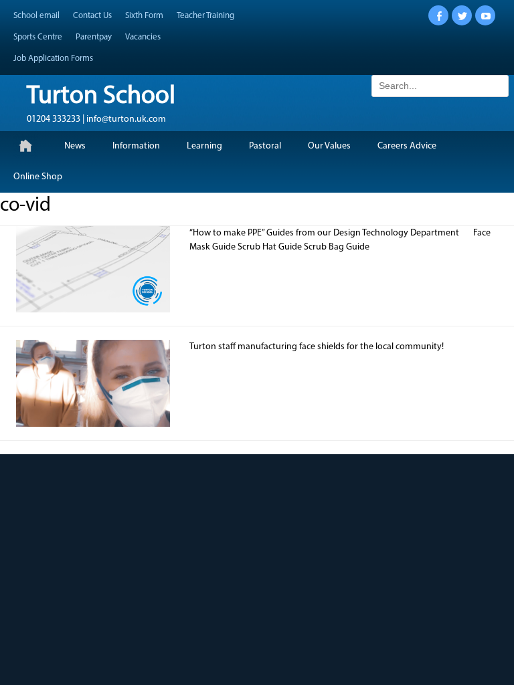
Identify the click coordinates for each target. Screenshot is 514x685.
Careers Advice (406, 146)
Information (136, 146)
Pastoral (265, 146)
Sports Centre (37, 37)
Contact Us (92, 15)
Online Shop (37, 177)
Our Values (329, 146)
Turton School (101, 97)
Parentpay (94, 37)
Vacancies (143, 37)
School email (36, 15)
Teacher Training (205, 15)
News (75, 146)
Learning (204, 146)
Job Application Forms (53, 58)
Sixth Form (144, 15)
